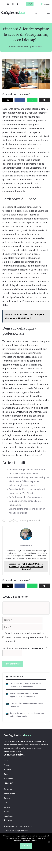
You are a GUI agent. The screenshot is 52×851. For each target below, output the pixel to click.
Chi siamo (8, 789)
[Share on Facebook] (20, 100)
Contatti (7, 798)
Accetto (26, 845)
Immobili (7, 769)
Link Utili (7, 802)
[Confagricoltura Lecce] (13, 13)
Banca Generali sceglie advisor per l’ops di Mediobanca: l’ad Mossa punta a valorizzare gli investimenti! (29, 481)
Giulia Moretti (38, 47)
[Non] (49, 842)
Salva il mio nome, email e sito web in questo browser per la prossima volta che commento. (26, 637)
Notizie (6, 760)
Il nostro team (9, 793)
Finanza (7, 765)
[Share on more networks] (44, 100)
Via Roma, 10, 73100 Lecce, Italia (19, 826)
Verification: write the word (24, 648)
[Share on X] (7, 100)
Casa (5, 774)
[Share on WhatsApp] (32, 100)
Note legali (8, 816)
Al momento (9, 778)
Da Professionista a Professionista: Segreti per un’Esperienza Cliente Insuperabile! (26, 501)
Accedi (47, 4)
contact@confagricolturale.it (17, 830)
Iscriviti (29, 4)
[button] (36, 13)
